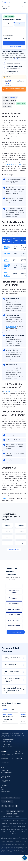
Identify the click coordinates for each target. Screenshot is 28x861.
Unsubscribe (13, 826)
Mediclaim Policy (5, 791)
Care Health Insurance (14, 609)
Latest (5, 709)
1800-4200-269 (7, 741)
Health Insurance (10, 6)
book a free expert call (15, 46)
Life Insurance (18, 758)
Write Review (6, 826)
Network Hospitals (5, 770)
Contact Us (4, 823)
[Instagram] (9, 806)
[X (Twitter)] (6, 806)
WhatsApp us (6, 744)
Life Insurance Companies (4, 784)
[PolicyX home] (7, 2)
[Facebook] (2, 806)
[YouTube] (12, 806)
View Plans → (14, 43)
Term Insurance (19, 756)
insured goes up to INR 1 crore (12, 164)
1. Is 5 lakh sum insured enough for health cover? (14, 658)
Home (3, 6)
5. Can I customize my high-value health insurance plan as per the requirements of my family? (14, 689)
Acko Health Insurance (14, 586)
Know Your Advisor (5, 829)
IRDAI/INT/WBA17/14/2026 (6, 838)
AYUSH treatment (11, 326)
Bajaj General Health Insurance (14, 604)
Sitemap (10, 823)
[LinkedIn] (16, 806)
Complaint (13, 829)
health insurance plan (9, 391)
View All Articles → (21, 726)
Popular (12, 709)
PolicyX (4, 498)
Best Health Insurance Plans (6, 773)
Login (25, 829)
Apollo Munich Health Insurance (14, 597)
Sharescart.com (21, 826)
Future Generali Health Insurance (14, 626)
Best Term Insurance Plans (6, 788)
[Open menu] (24, 2)
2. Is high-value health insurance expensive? (14, 665)
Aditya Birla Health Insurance (14, 591)
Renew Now (20, 829)
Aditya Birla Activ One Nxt (7, 266)
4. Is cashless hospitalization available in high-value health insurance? (14, 680)
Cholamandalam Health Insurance (14, 615)
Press (4, 820)
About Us (9, 820)
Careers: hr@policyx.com (9, 746)
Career (14, 820)
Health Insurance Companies (5, 777)
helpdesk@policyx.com (8, 739)
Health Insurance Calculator (5, 781)
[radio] (8, 24)
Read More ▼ (14, 59)
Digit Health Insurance (14, 620)
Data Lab (24, 823)
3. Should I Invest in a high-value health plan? (14, 672)
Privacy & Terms (17, 823)
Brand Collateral (21, 820)
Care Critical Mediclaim (7, 274)
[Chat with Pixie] (24, 857)
